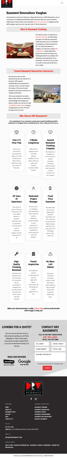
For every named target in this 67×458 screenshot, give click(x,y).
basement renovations (40, 22)
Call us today (39, 308)
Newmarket (47, 445)
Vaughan (17, 445)
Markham (33, 445)
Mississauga (9, 447)
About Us (8, 409)
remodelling (12, 105)
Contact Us (9, 419)
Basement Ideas (10, 412)
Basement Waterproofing (43, 416)
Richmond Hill (24, 445)
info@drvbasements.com (13, 437)
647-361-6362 (50, 337)
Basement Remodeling (42, 409)
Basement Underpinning (42, 414)
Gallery (8, 414)
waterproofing (20, 105)
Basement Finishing (41, 407)
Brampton (55, 445)
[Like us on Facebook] (31, 399)
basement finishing (41, 37)
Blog (6, 416)
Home (7, 407)
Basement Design (40, 412)
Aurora (40, 445)
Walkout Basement (41, 419)
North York (9, 445)
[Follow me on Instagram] (36, 399)
